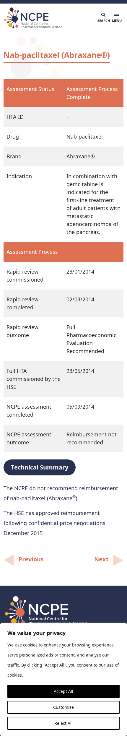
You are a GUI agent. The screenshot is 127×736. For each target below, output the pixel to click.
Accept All (63, 691)
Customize (63, 707)
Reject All (63, 723)
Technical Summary (39, 467)
